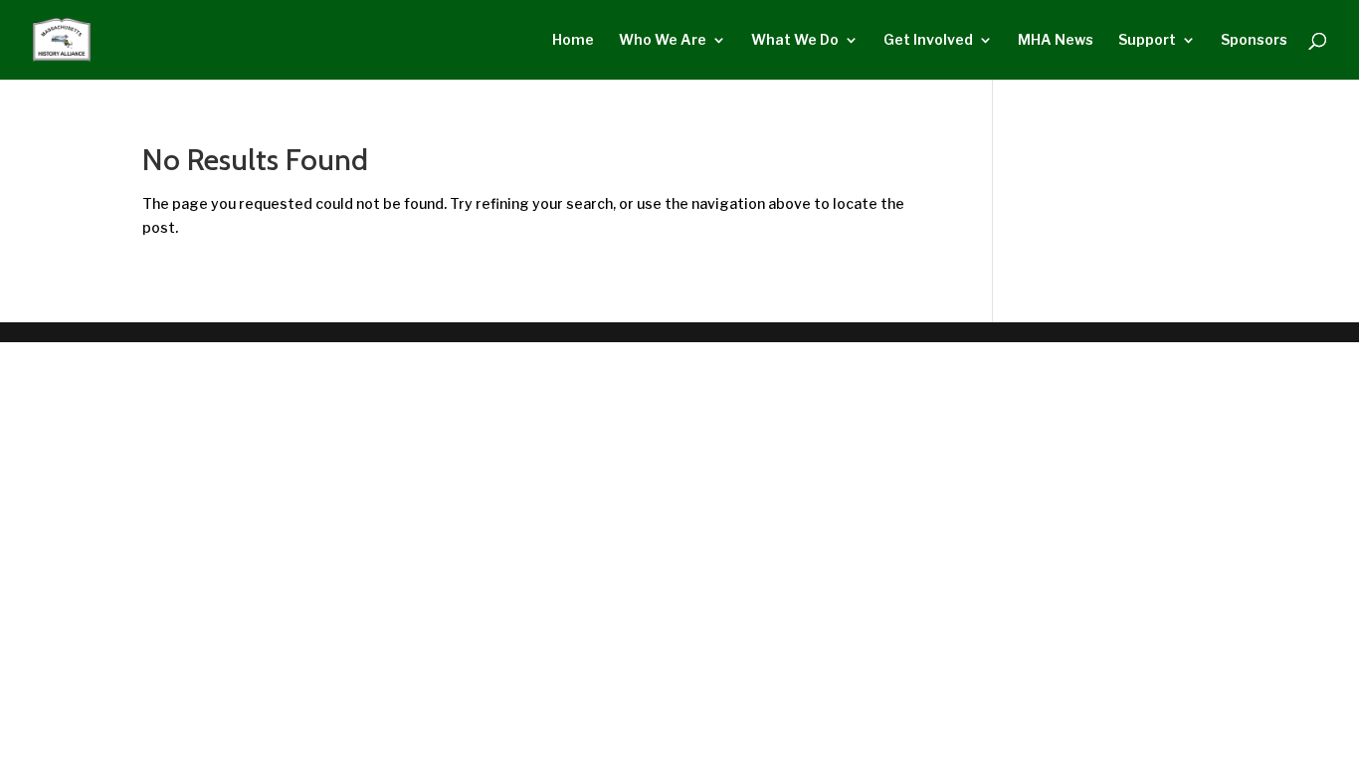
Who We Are (662, 40)
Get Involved (928, 40)
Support (1147, 40)
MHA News (1055, 40)
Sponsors (1254, 40)
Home (573, 40)
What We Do (795, 40)
